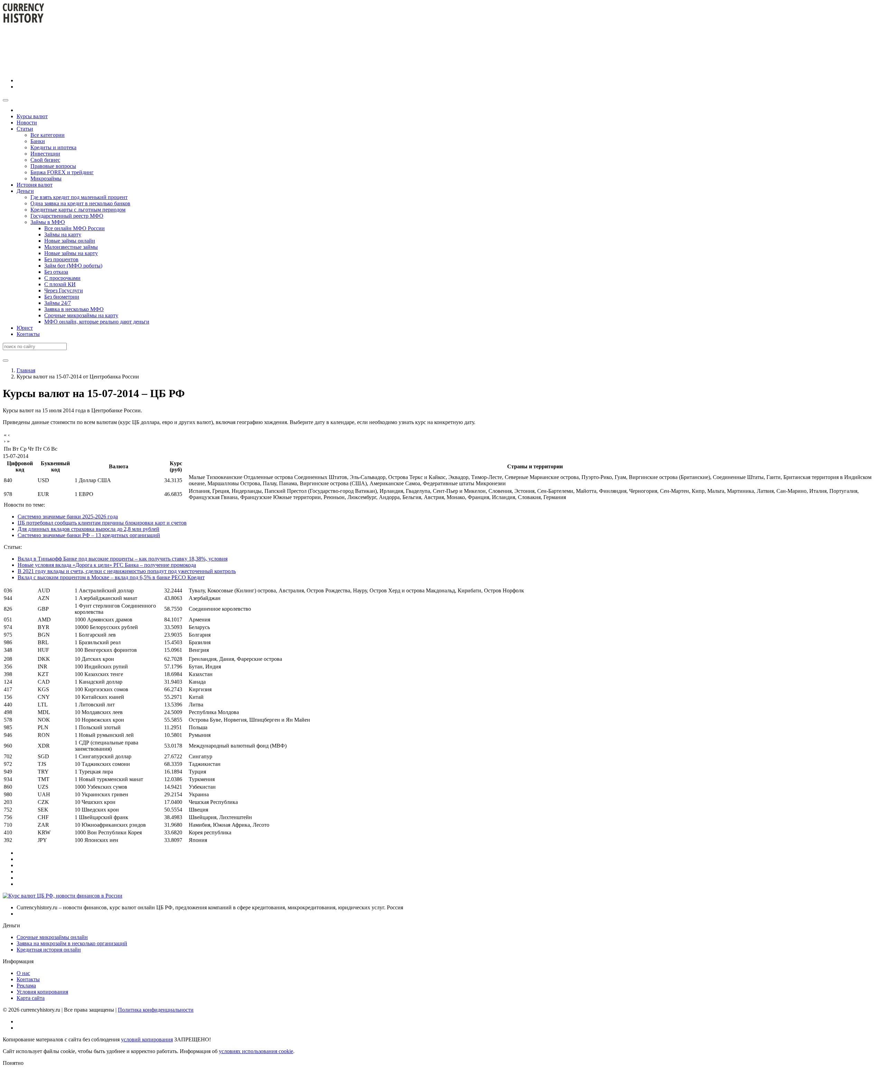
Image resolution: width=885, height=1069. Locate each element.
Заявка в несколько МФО (74, 309)
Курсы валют (32, 116)
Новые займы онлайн (69, 241)
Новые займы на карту (71, 253)
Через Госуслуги (63, 290)
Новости (27, 122)
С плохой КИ (60, 284)
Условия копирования (42, 992)
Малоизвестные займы (71, 247)
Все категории (47, 135)
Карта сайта (31, 998)
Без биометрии (61, 297)
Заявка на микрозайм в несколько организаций (72, 943)
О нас (23, 973)
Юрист (25, 328)
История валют (35, 185)
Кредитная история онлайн (49, 950)
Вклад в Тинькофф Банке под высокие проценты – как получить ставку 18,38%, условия (122, 559)
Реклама (26, 985)
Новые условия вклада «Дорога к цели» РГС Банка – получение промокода (107, 565)
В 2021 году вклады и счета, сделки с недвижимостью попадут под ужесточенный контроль (127, 571)
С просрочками (62, 278)
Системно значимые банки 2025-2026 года (68, 516)
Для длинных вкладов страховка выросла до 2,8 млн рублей (88, 529)
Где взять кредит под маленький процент (79, 197)
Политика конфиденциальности (156, 1010)
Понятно (13, 1063)
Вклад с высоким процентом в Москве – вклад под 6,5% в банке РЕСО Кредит (111, 577)
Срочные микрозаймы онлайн (52, 937)
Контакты (28, 334)
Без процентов (61, 259)
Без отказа (56, 272)
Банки (37, 141)
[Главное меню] (5, 100)
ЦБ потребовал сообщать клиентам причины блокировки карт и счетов (102, 523)
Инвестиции (45, 154)
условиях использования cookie (256, 1051)
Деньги (25, 191)
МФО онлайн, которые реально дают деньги (96, 322)
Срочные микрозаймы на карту (81, 315)
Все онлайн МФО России (74, 228)
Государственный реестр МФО (66, 216)
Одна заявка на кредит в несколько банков (80, 203)
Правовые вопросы (53, 166)
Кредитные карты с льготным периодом (77, 210)
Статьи (25, 129)
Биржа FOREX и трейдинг (62, 172)
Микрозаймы (46, 178)
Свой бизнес (45, 160)
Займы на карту (62, 234)
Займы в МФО (47, 222)
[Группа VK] (68, 80)
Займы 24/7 (57, 303)
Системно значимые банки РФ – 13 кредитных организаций (89, 535)
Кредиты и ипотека (53, 147)
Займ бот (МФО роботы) (73, 266)
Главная (26, 370)
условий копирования (147, 1039)
